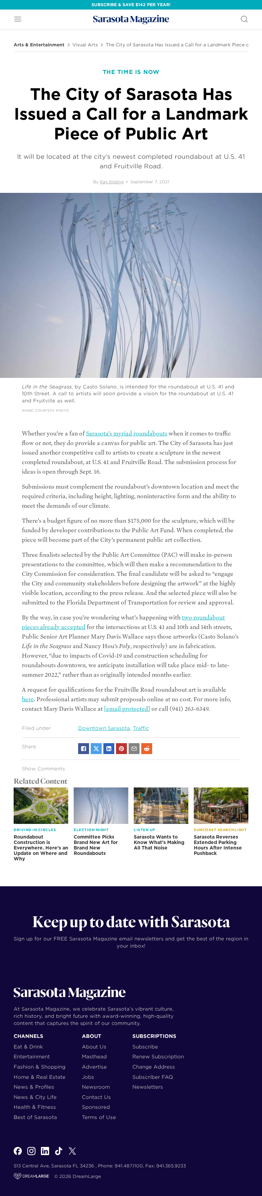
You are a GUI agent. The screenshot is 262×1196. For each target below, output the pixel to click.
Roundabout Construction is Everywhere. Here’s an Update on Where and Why (41, 847)
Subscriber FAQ (152, 1077)
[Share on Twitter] (96, 748)
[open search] (244, 20)
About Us (94, 1046)
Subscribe (145, 1046)
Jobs (88, 1077)
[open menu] (17, 20)
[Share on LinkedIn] (108, 748)
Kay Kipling (111, 181)
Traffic (141, 728)
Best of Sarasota (35, 1117)
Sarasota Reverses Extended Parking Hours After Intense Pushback (218, 845)
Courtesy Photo (52, 410)
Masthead (94, 1056)
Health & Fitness (35, 1107)
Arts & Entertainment (39, 45)
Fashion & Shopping (40, 1067)
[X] (72, 1154)
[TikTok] (59, 1154)
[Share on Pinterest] (121, 748)
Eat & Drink (28, 1046)
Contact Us (96, 1097)
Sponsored (96, 1107)
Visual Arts (85, 45)
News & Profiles (34, 1087)
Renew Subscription (158, 1056)
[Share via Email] (134, 748)
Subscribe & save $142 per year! (131, 4)
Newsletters (147, 1087)
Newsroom (96, 1087)
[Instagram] (31, 1154)
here (28, 699)
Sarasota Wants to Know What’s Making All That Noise (159, 842)
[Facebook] (18, 1154)
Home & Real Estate (40, 1077)
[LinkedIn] (45, 1154)
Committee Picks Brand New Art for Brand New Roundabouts (96, 845)
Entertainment (32, 1056)
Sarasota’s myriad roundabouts (126, 433)
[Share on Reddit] (146, 748)
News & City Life (35, 1097)
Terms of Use (99, 1117)
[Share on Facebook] (83, 748)
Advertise (94, 1067)
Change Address (153, 1067)
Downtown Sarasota (104, 728)
